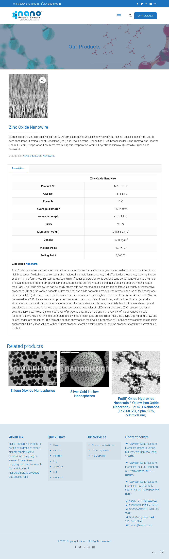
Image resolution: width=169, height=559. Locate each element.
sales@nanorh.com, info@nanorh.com (38, 3)
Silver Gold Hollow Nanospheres (84, 394)
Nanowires (49, 155)
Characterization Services (104, 445)
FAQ (55, 472)
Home (55, 445)
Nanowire (32, 263)
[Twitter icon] (141, 3)
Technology (58, 466)
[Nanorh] (27, 15)
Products (57, 456)
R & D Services (98, 456)
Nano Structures (32, 155)
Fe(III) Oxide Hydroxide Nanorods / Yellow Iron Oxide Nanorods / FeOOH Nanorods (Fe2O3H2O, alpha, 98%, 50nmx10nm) (136, 407)
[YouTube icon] (146, 3)
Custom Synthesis (100, 450)
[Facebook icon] (137, 3)
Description (18, 168)
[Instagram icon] (155, 3)
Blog (55, 461)
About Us (57, 450)
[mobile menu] (119, 15)
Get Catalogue (145, 15)
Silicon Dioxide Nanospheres (33, 391)
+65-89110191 (150, 504)
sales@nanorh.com (142, 525)
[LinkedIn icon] (150, 3)
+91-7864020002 (146, 500)
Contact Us (58, 477)
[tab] (18, 168)
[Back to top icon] (153, 552)
